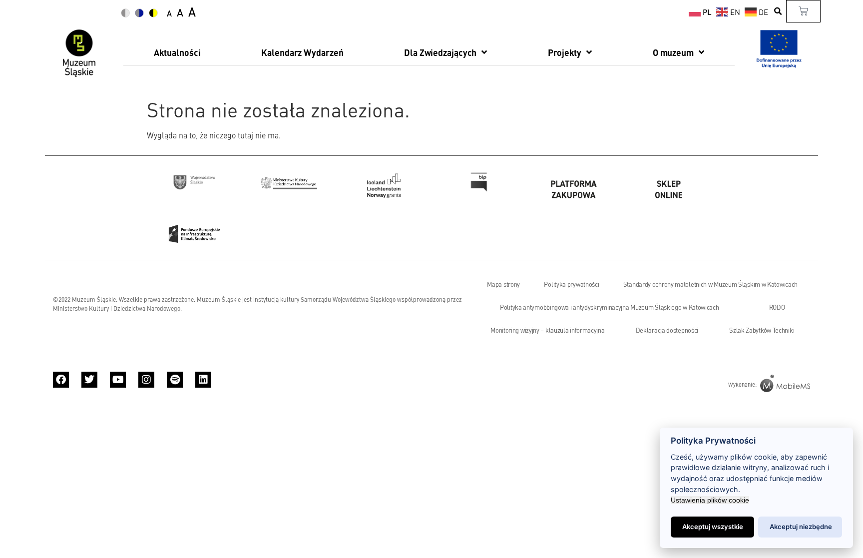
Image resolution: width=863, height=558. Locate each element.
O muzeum (673, 52)
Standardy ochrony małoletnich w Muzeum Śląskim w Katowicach (710, 284)
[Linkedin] (203, 380)
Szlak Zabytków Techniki (761, 330)
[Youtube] (118, 380)
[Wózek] (803, 11)
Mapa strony (503, 284)
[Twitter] (89, 380)
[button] (778, 11)
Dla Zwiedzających (440, 52)
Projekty (564, 52)
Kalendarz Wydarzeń (302, 52)
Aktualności (177, 52)
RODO (777, 307)
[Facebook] (61, 380)
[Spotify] (175, 380)
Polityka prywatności (571, 284)
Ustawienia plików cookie (710, 500)
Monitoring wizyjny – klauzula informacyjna (547, 330)
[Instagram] (146, 380)
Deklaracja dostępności (667, 330)
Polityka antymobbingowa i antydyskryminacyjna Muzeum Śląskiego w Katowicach (609, 307)
